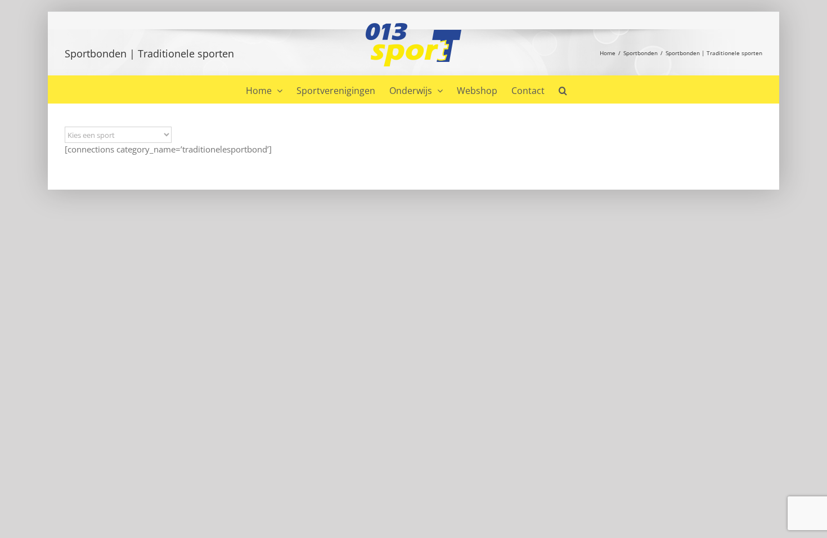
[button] (563, 89)
